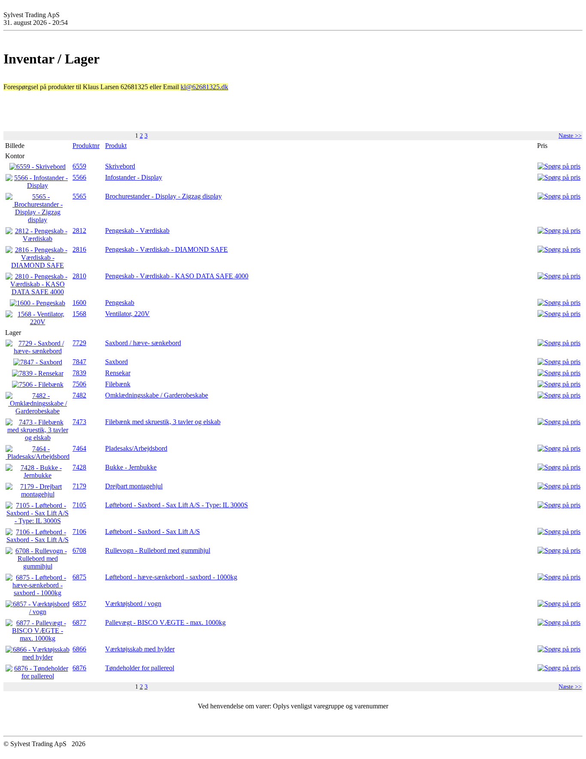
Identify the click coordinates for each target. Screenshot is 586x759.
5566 (79, 177)
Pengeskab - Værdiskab (137, 230)
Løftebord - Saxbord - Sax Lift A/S (152, 531)
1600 (79, 302)
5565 (79, 196)
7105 (79, 505)
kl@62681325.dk (204, 86)
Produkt (116, 145)
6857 (79, 603)
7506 (79, 384)
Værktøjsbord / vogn (133, 603)
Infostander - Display (133, 177)
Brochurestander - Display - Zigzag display (163, 196)
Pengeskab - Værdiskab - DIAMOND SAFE (166, 249)
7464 (79, 448)
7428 (79, 467)
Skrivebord (120, 166)
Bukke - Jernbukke (131, 467)
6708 (79, 550)
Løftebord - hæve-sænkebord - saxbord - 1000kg (171, 577)
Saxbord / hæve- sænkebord (143, 342)
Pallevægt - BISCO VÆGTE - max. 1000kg (165, 622)
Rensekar (117, 372)
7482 (79, 395)
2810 (79, 276)
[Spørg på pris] (559, 166)
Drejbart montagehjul (134, 486)
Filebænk (117, 384)
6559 (79, 166)
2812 (79, 230)
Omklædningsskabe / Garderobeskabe (156, 395)
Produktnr (86, 145)
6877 (79, 622)
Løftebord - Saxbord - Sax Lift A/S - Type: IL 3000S (176, 505)
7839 (79, 372)
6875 (79, 577)
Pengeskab (119, 302)
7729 (79, 342)
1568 (79, 313)
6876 (79, 668)
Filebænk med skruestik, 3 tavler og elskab (163, 421)
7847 (79, 361)
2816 (79, 249)
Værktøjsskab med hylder (140, 649)
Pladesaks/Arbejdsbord (136, 448)
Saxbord (116, 361)
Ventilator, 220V (127, 313)
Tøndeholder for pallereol (139, 668)
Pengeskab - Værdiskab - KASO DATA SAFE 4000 (176, 276)
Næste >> (570, 135)
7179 (79, 486)
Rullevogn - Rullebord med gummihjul (157, 550)
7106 (79, 531)
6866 (79, 649)
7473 (79, 421)
